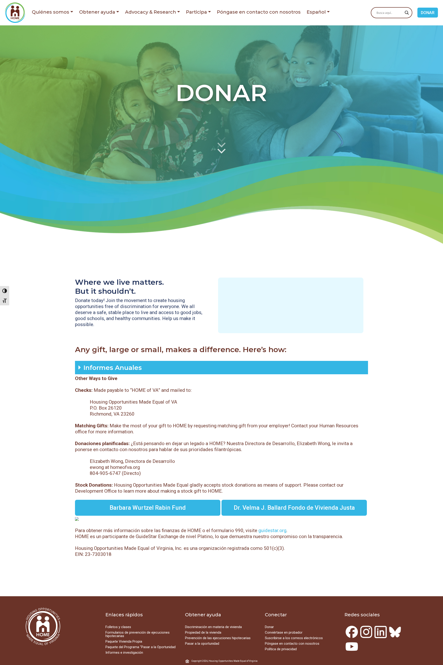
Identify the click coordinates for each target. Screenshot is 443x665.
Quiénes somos (50, 12)
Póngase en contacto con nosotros (259, 12)
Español (316, 12)
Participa (196, 12)
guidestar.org (272, 530)
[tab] (221, 367)
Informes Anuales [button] (112, 367)
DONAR (427, 12)
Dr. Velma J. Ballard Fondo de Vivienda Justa (294, 507)
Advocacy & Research (150, 12)
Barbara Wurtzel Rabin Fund (148, 507)
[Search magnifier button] (407, 12)
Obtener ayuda (97, 12)
